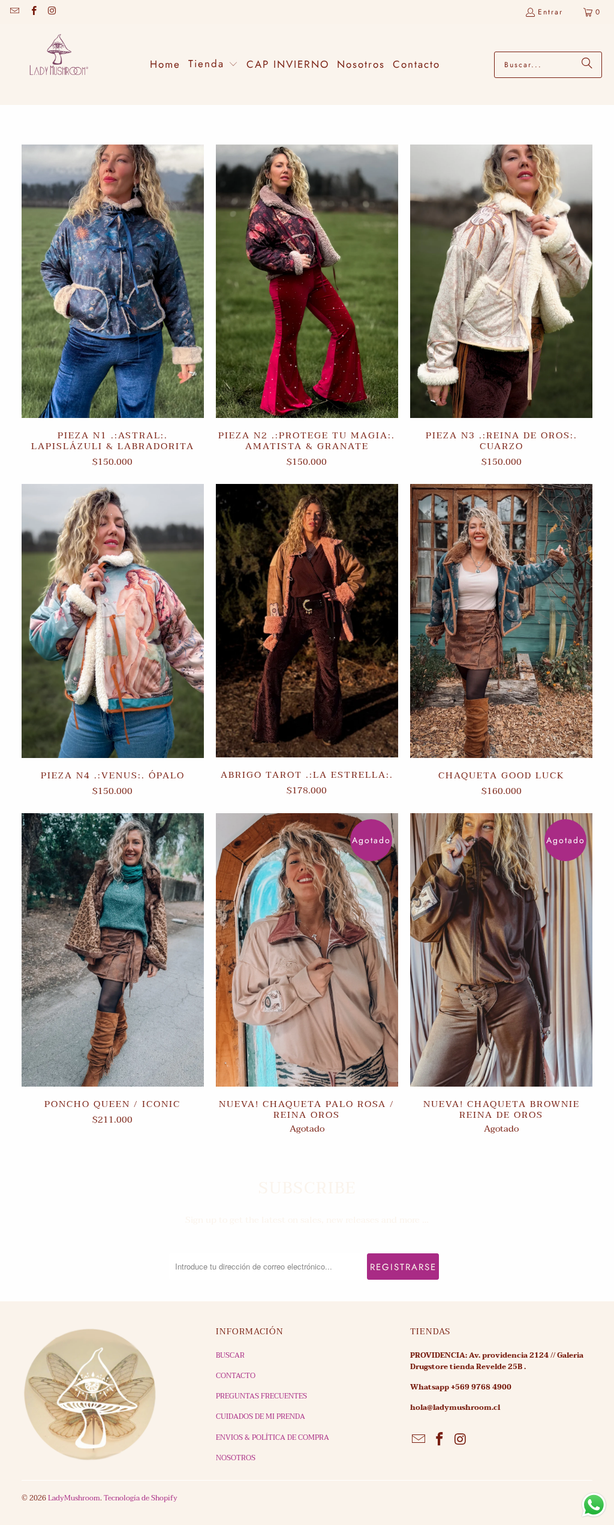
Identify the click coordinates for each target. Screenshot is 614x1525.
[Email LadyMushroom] (14, 12)
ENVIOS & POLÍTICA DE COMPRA (272, 1437)
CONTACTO (235, 1376)
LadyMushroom (74, 1498)
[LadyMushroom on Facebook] (33, 12)
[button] (213, 64)
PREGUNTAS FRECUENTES (261, 1396)
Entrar (550, 12)
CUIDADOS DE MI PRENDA (260, 1416)
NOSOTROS (235, 1458)
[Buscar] (587, 65)
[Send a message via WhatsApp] (594, 1505)
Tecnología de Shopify (140, 1498)
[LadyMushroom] (54, 64)
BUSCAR (230, 1355)
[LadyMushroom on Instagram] (52, 12)
